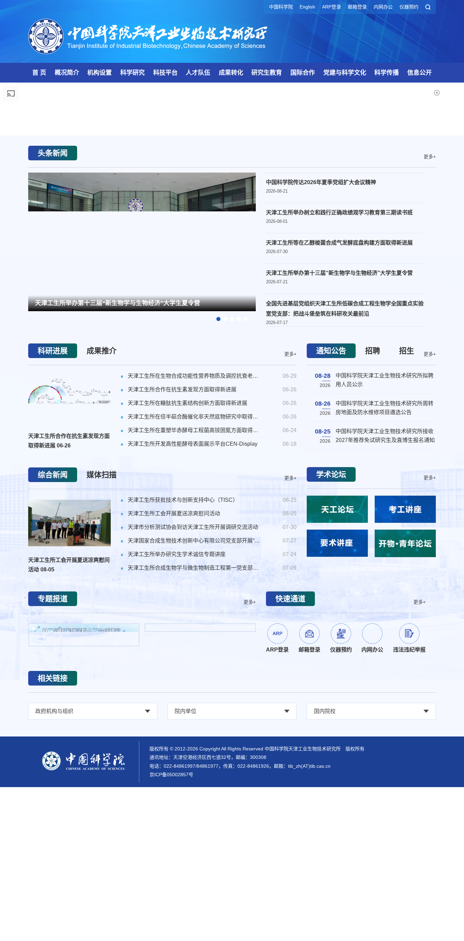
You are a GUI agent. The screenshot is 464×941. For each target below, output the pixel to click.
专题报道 (53, 777)
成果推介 (102, 529)
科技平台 (165, 72)
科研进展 (53, 529)
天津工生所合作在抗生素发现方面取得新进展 (69, 618)
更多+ (430, 334)
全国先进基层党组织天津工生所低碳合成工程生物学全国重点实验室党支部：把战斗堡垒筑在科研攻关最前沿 (345, 487)
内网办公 (383, 7)
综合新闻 (53, 653)
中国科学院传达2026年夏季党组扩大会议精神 (321, 360)
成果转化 (231, 72)
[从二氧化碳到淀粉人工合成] (84, 812)
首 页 (39, 72)
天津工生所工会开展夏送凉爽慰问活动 (69, 742)
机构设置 (99, 72)
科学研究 (132, 72)
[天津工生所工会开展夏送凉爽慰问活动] (69, 701)
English (307, 7)
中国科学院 (281, 7)
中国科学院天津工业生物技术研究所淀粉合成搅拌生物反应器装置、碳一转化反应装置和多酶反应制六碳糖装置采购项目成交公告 (384, 620)
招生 (406, 529)
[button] (232, 296)
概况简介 (67, 72)
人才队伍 (198, 72)
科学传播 (386, 72)
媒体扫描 (102, 653)
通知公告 (331, 529)
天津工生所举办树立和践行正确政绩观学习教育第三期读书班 (339, 390)
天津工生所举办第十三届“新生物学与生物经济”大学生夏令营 (117, 481)
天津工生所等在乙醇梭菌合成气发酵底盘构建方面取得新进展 (339, 421)
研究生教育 (266, 72)
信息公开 (419, 72)
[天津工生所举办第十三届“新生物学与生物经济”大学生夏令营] (142, 419)
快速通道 (290, 777)
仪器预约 (408, 7)
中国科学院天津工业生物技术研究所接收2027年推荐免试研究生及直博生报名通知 (385, 564)
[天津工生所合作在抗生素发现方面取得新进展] (69, 577)
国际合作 (302, 72)
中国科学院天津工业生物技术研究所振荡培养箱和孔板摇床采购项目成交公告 (384, 592)
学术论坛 (331, 652)
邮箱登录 (357, 7)
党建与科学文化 (344, 72)
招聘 (372, 529)
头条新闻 (53, 331)
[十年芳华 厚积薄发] (200, 813)
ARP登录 (331, 7)
